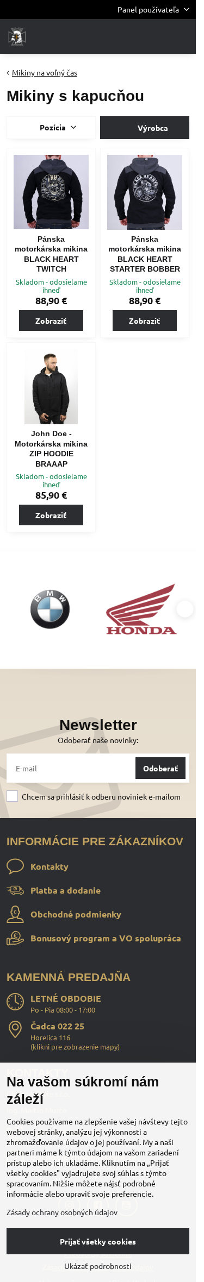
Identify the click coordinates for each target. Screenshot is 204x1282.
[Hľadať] (131, 36)
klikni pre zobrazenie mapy (75, 1046)
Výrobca (152, 128)
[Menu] (183, 36)
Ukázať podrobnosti (98, 1266)
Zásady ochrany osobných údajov (62, 1212)
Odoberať (160, 768)
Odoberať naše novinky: (98, 740)
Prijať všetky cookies (98, 1241)
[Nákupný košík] (157, 36)
